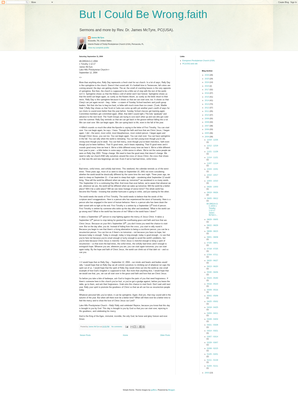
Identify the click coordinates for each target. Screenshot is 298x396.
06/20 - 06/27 (212, 260)
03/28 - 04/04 (212, 319)
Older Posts (165, 335)
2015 (207, 97)
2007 (207, 126)
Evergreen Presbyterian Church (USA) (198, 61)
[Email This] (131, 326)
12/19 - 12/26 (212, 140)
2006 (207, 129)
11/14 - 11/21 (212, 157)
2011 (207, 111)
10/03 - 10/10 (212, 181)
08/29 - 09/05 (212, 219)
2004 (207, 137)
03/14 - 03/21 (212, 331)
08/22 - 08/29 (212, 225)
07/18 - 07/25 (212, 249)
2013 (207, 104)
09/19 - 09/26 (212, 192)
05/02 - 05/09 (212, 296)
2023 (207, 86)
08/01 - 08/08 (212, 237)
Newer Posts (85, 335)
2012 (207, 108)
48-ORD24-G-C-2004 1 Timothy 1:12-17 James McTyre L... (212, 209)
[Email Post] (127, 326)
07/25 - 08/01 (212, 243)
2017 (207, 89)
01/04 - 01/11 (212, 366)
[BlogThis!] (134, 326)
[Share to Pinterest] (143, 326)
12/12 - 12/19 (212, 146)
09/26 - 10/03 (212, 187)
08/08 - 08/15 (212, 231)
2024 (207, 82)
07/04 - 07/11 (212, 255)
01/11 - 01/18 (212, 360)
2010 (207, 115)
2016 (207, 93)
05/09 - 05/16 (212, 290)
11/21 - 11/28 (212, 151)
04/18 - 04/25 (212, 307)
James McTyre (97, 38)
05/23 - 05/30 (212, 278)
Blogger (171, 390)
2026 (207, 75)
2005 (207, 133)
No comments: (117, 326)
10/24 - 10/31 (212, 169)
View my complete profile (98, 48)
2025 (207, 79)
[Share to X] (137, 326)
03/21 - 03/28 (212, 325)
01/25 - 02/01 (212, 354)
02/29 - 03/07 (212, 342)
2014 (207, 100)
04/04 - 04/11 (212, 313)
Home (125, 335)
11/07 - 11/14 (212, 163)
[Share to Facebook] (140, 326)
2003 (207, 373)
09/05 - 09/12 (212, 198)
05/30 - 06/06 (212, 272)
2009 (207, 118)
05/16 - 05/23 (212, 284)
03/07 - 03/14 (212, 337)
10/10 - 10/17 (212, 175)
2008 (207, 122)
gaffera (154, 390)
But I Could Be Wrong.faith (143, 14)
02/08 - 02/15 (212, 348)
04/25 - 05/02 (212, 301)
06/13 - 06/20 (212, 266)
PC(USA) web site (190, 64)
